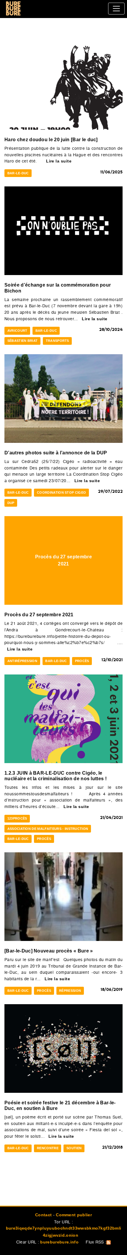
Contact (43, 1214)
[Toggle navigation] (116, 8)
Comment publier (74, 1214)
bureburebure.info (59, 1242)
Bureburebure (13, 8)
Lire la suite (58, 161)
